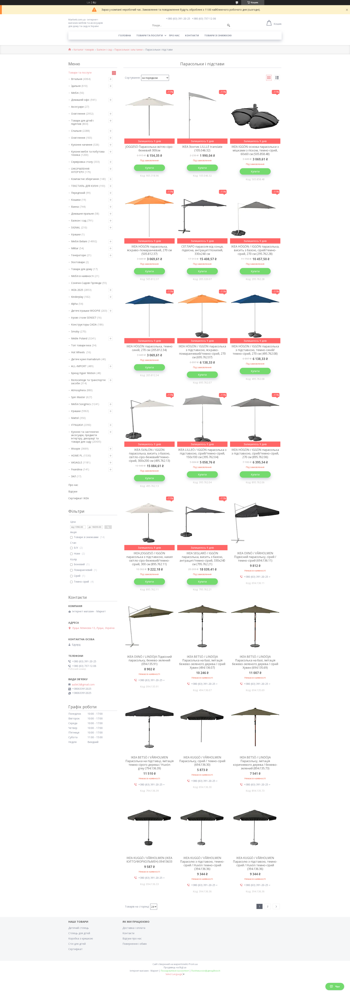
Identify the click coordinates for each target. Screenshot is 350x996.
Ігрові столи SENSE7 (83, 317)
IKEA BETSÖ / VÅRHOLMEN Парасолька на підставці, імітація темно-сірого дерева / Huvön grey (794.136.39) (149, 763)
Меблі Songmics (81, 404)
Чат (337, 986)
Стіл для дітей (77, 943)
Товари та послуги (149, 35)
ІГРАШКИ (77, 425)
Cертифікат (75, 949)
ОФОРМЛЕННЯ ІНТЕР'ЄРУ (80, 170)
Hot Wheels (78, 352)
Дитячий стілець (78, 928)
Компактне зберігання (85, 179)
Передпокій (78, 192)
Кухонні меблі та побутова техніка (87, 153)
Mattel (75, 418)
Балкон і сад (104, 49)
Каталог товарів (83, 49)
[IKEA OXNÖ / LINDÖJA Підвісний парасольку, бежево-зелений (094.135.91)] (149, 626)
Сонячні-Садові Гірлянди (86, 283)
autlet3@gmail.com (83, 684)
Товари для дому (81, 269)
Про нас (174, 35)
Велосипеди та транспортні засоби (88, 381)
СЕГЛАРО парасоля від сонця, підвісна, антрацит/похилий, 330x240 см (202, 250)
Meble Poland (79, 338)
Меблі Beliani (79, 241)
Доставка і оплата (133, 928)
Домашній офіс (80, 99)
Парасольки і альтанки (128, 49)
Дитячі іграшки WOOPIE (85, 310)
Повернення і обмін (134, 943)
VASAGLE (76, 462)
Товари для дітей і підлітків (82, 122)
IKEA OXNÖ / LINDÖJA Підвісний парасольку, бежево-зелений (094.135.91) (149, 660)
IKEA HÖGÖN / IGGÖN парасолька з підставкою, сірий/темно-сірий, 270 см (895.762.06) (255, 453)
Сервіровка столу (82, 161)
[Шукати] (228, 25)
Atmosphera (78, 390)
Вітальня (76, 79)
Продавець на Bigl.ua (175, 967)
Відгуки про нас (132, 938)
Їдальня (76, 86)
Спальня (76, 130)
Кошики (76, 199)
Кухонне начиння (81, 144)
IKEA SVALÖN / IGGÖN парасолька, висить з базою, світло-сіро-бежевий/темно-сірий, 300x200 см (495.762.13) (149, 455)
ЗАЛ (73, 476)
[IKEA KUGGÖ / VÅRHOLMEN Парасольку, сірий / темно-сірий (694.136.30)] (202, 727)
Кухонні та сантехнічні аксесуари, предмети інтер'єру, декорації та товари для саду (85, 436)
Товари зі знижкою (218, 35)
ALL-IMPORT (79, 366)
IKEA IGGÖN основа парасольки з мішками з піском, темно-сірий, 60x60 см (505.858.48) (255, 150)
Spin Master (78, 397)
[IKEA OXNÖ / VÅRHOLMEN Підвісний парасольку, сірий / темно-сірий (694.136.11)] (255, 523)
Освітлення (78, 113)
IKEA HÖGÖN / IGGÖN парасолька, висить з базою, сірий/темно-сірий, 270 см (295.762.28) (255, 250)
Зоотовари (78, 262)
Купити (149, 167)
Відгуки (72, 491)
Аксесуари (77, 106)
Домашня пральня (82, 213)
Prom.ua (193, 964)
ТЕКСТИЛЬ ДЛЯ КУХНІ (84, 186)
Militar (74, 248)
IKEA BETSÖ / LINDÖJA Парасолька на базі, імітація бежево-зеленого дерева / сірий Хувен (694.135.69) (255, 662)
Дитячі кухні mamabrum (85, 359)
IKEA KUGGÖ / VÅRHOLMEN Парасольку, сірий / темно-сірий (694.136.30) (202, 761)
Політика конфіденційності (205, 970)
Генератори (78, 255)
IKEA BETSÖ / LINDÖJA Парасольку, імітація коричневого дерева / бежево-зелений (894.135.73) (255, 763)
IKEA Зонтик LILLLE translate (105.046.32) (202, 148)
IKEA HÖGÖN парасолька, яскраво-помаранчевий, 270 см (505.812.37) (149, 250)
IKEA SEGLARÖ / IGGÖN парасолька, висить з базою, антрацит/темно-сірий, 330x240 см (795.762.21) (202, 558)
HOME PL (77, 455)
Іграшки (76, 234)
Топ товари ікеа (81, 345)
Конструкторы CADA (84, 324)
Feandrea (76, 469)
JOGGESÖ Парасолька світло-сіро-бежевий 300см (149, 148)
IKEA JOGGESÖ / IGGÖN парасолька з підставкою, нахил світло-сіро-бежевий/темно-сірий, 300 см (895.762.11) (149, 558)
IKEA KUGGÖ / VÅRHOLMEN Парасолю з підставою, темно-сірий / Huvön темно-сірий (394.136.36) (202, 863)
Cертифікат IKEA (78, 498)
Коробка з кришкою (80, 938)
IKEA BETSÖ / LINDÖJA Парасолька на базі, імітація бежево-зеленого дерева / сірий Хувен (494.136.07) (202, 662)
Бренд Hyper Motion (83, 373)
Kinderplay (77, 296)
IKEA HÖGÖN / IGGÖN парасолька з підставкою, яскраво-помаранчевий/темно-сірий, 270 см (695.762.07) (202, 351)
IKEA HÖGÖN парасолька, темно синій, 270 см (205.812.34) (149, 348)
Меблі (75, 93)
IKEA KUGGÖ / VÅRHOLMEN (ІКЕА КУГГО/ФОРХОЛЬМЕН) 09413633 (149, 859)
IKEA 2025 (77, 290)
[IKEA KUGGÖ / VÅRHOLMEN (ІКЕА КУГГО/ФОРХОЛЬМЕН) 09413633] (149, 827)
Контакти (192, 35)
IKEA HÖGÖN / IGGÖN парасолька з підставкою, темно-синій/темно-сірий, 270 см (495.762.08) (255, 349)
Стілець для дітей (79, 933)
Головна (124, 35)
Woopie (75, 448)
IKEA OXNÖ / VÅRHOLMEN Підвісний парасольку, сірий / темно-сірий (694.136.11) (255, 556)
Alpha (74, 303)
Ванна (75, 206)
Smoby (75, 331)
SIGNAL (75, 227)
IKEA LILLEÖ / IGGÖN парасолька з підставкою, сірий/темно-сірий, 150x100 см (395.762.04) (202, 453)
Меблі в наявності (82, 276)
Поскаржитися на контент (175, 970)
